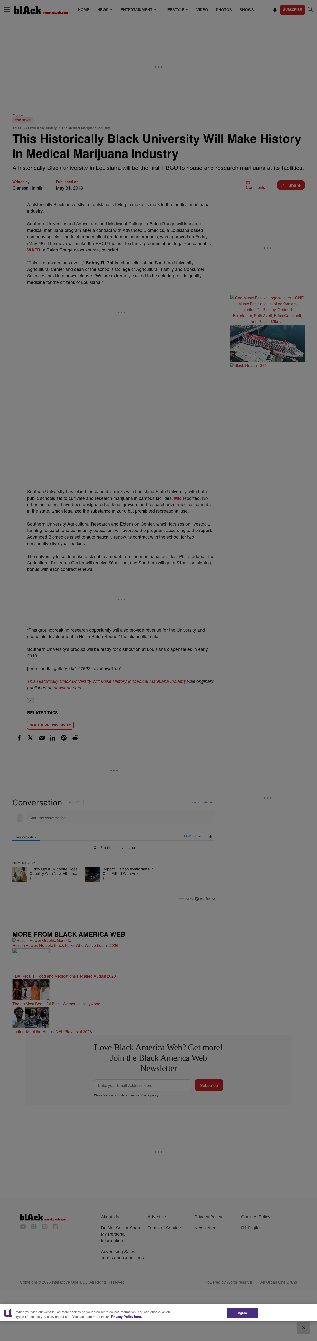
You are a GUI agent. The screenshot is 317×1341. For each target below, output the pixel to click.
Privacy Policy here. (126, 1316)
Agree (242, 1312)
